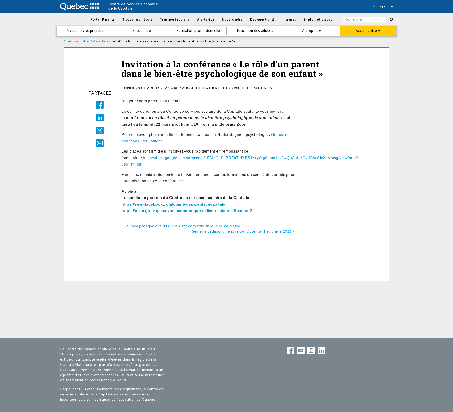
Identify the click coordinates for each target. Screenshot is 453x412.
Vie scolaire (101, 41)
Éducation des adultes (255, 31)
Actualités (83, 41)
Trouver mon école (137, 19)
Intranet (289, 19)
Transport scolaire (175, 19)
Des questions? (262, 19)
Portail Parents (103, 19)
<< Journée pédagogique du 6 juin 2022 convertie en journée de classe (181, 226)
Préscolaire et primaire (85, 31)
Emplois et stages (317, 19)
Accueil (68, 41)
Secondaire (141, 31)
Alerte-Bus (205, 19)
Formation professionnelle (198, 31)
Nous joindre (383, 6)
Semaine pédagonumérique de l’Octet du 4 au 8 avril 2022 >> (243, 231)
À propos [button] (309, 31)
